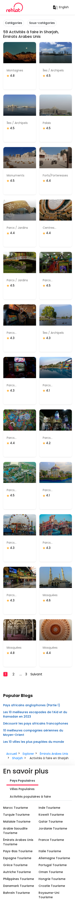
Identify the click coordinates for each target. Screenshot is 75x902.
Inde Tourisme (49, 808)
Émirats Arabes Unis (54, 754)
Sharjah (17, 758)
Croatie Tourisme (52, 886)
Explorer (28, 754)
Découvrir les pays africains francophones (35, 723)
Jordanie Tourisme (53, 828)
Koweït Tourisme (51, 815)
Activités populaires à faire (30, 796)
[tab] (22, 781)
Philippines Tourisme (18, 879)
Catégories (13, 23)
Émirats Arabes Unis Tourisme (18, 842)
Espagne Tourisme (17, 858)
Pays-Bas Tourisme (17, 851)
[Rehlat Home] (14, 7)
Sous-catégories (42, 23)
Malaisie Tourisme (16, 821)
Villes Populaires (22, 789)
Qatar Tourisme (51, 821)
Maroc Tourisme (15, 808)
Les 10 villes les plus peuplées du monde (33, 742)
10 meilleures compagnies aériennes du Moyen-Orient (33, 732)
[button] (7, 674)
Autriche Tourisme (17, 872)
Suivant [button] (36, 674)
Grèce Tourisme (15, 865)
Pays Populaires (22, 780)
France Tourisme (51, 840)
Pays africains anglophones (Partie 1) (31, 705)
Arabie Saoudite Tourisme (15, 830)
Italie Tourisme (50, 851)
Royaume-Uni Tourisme (49, 895)
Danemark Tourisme (18, 886)
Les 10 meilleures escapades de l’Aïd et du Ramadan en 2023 (35, 714)
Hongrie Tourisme (52, 879)
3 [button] (26, 674)
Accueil (11, 754)
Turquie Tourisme (16, 815)
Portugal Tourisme (53, 865)
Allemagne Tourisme (54, 858)
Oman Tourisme (51, 872)
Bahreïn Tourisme (16, 893)
